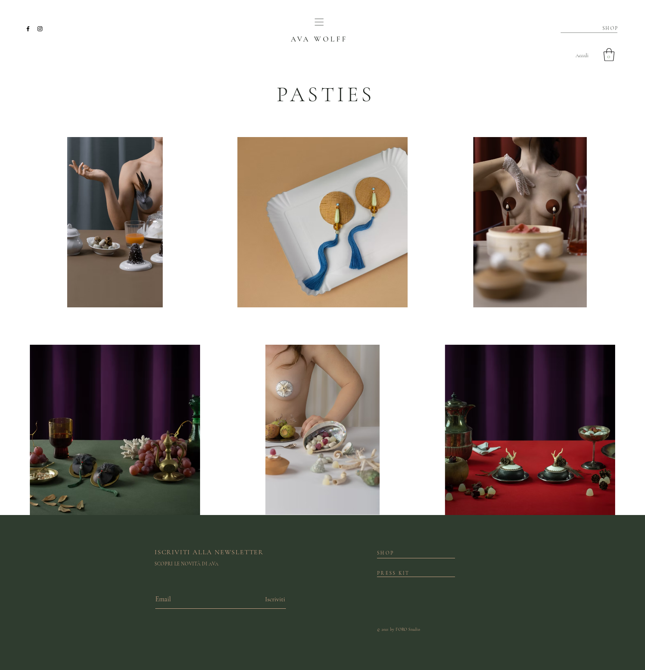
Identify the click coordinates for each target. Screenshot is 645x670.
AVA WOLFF (319, 39)
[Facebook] (28, 28)
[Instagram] (40, 28)
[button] (319, 22)
